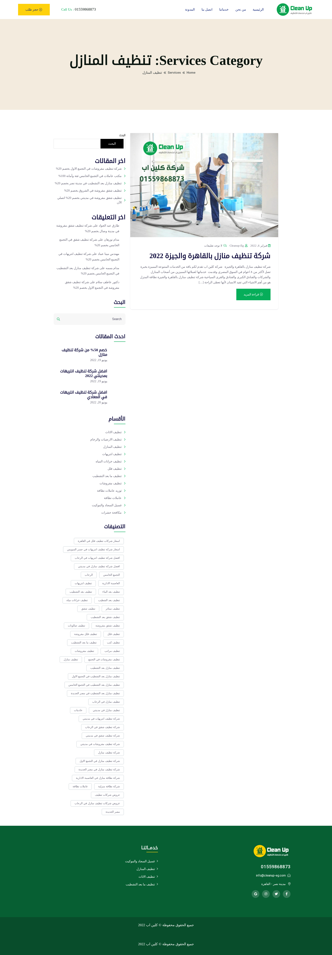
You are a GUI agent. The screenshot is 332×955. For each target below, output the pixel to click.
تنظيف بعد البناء (111, 591)
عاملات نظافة (113, 498)
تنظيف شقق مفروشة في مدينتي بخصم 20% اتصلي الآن (89, 200)
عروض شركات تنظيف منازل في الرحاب (97, 803)
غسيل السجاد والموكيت (107, 505)
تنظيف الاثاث (113, 432)
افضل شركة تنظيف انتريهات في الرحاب (97, 557)
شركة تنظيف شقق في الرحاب (102, 727)
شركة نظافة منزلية (109, 786)
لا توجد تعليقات (213, 245)
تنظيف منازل (71, 659)
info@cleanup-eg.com (271, 875)
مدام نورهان (111, 239)
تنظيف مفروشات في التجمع (104, 659)
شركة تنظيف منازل (109, 752)
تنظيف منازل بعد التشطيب (105, 667)
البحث (122, 135)
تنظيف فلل (115, 468)
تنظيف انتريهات (112, 454)
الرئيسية (258, 9)
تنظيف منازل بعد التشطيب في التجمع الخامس (94, 684)
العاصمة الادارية (111, 583)
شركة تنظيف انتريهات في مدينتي (101, 718)
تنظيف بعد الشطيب (109, 600)
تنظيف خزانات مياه (77, 600)
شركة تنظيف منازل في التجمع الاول (100, 761)
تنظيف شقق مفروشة (107, 625)
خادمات (78, 710)
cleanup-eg (237, 245)
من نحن (240, 9)
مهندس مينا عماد (108, 253)
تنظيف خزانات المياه (109, 461)
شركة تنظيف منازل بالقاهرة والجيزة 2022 (210, 256)
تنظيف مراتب (112, 651)
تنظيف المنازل (112, 446)
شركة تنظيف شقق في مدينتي (103, 735)
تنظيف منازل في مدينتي (106, 710)
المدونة (190, 9)
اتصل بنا (207, 9)
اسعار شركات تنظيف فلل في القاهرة (99, 541)
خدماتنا (224, 9)
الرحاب (89, 574)
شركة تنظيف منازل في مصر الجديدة (99, 769)
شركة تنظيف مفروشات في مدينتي (100, 744)
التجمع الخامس (111, 574)
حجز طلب (32, 9)
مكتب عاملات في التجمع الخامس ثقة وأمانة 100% (90, 176)
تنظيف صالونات (76, 625)
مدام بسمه (112, 268)
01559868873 (85, 9)
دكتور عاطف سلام (107, 282)
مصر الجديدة (113, 811)
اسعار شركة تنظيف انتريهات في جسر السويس (93, 549)
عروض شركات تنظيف (107, 794)
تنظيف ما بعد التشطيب (107, 476)
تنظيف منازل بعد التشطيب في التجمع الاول (96, 676)
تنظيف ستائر (113, 608)
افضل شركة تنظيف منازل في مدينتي (99, 566)
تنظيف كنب (113, 642)
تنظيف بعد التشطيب (81, 591)
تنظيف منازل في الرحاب (106, 701)
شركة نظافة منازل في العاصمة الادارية (98, 778)
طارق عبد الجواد (109, 225)
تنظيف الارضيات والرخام (106, 439)
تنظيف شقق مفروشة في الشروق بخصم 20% (93, 190)
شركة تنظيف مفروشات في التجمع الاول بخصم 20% (89, 168)
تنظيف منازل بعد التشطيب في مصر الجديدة (95, 693)
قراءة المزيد (252, 294)
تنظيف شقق (88, 608)
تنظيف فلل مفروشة (85, 634)
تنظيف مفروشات (111, 483)
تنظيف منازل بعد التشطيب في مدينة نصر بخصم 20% (88, 183)
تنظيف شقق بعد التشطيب (105, 617)
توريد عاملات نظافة (109, 490)
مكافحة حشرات (111, 512)
